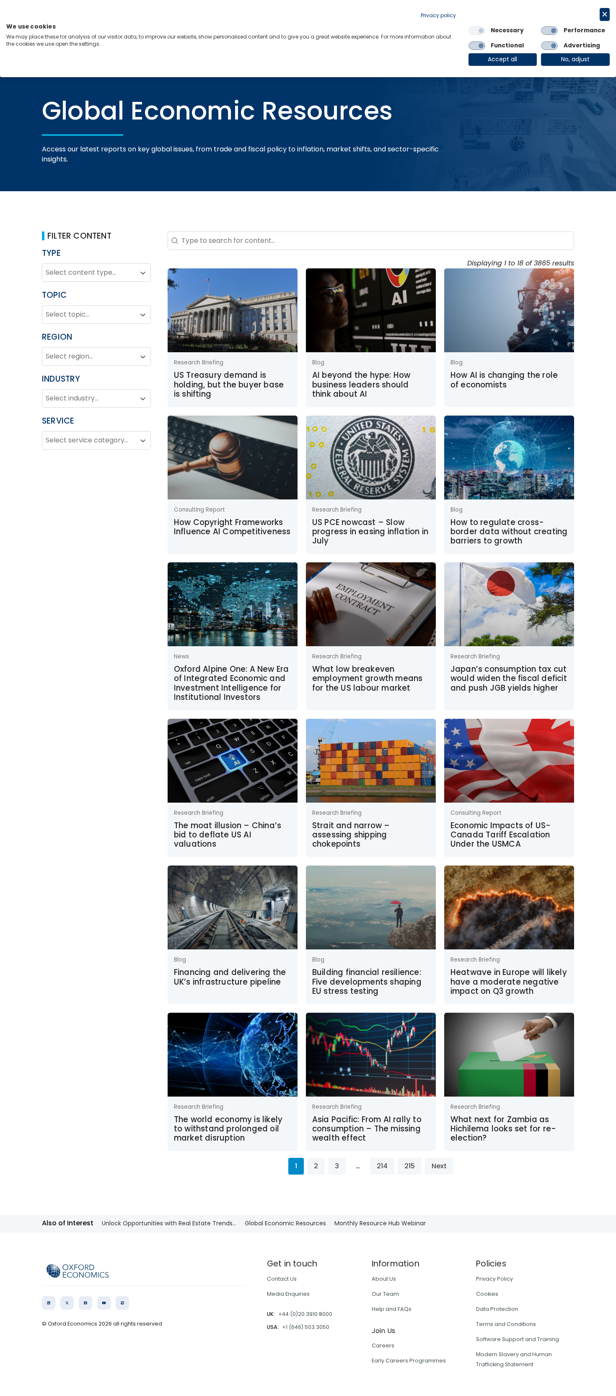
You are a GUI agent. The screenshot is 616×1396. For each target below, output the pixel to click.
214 (382, 1166)
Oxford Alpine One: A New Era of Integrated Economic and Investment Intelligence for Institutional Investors (231, 683)
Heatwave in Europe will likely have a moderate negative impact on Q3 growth (508, 982)
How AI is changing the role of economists (504, 379)
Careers (383, 1345)
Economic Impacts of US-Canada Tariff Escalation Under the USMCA (500, 835)
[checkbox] (476, 30)
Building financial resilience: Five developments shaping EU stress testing (367, 982)
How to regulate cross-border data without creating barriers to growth (509, 532)
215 (409, 1166)
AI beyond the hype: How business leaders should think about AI (361, 384)
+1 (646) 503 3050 (305, 1327)
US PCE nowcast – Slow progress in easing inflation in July (370, 532)
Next (439, 1166)
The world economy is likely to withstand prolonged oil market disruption (228, 1129)
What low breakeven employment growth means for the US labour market (367, 678)
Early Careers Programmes (409, 1360)
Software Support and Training (517, 1339)
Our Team (385, 1293)
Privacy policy (438, 15)
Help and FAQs (392, 1309)
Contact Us (282, 1278)
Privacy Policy (494, 1278)
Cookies (487, 1293)
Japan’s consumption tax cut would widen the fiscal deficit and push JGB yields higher (508, 678)
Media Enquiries (288, 1293)
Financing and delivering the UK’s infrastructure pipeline (230, 977)
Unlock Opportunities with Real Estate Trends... (169, 1223)
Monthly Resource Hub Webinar (380, 1223)
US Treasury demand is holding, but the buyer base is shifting (229, 384)
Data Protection (497, 1309)
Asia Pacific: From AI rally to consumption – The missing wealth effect (367, 1129)
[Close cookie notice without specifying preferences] (605, 14)
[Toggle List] (142, 273)
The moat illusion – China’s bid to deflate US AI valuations (227, 835)
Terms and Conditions (506, 1324)
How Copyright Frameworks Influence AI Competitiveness (232, 527)
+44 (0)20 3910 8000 (305, 1314)
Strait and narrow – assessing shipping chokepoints (351, 835)
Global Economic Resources (285, 1223)
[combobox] (88, 273)
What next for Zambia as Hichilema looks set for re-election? (503, 1129)
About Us (384, 1278)
